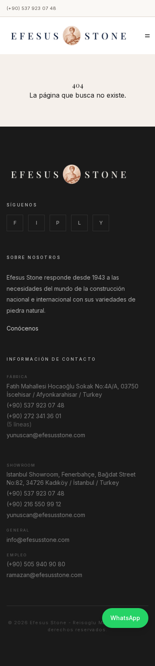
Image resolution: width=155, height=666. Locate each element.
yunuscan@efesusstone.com (46, 434)
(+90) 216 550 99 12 (34, 504)
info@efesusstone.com (38, 539)
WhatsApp (125, 617)
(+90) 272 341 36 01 (34, 415)
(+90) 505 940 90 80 (36, 564)
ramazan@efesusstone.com (44, 574)
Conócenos (22, 328)
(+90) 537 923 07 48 (31, 8)
